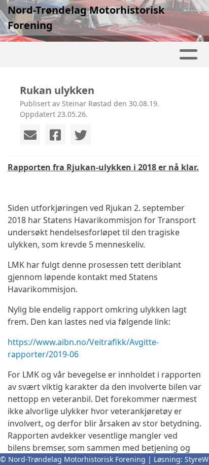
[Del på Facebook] (55, 135)
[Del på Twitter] (81, 135)
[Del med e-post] (30, 135)
